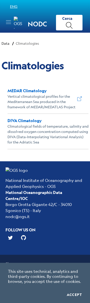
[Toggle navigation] (9, 22)
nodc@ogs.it (18, 216)
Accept (74, 294)
